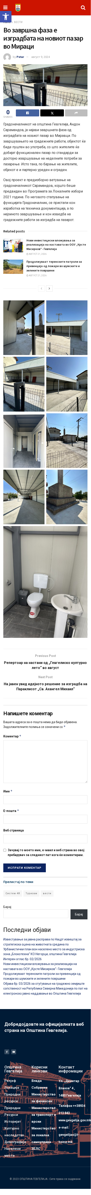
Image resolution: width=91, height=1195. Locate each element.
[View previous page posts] (41, 288)
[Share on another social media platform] (76, 112)
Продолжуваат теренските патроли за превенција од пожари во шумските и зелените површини (54, 266)
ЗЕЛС (36, 1149)
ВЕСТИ (18, 22)
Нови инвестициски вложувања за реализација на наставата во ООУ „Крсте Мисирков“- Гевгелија (56, 244)
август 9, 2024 (40, 57)
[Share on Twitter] (52, 112)
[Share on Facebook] (27, 112)
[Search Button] (83, 7)
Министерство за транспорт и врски (44, 1115)
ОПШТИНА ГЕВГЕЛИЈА (33, 1179)
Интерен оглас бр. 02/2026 (22, 959)
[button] (5, 16)
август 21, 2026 (37, 254)
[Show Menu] (5, 7)
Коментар (12, 736)
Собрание (40, 1088)
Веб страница (13, 830)
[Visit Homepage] (18, 7)
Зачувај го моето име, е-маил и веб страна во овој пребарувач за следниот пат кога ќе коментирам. (46, 852)
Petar (20, 57)
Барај (7, 907)
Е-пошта (11, 811)
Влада (37, 1081)
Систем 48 (13, 893)
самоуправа (41, 1142)
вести (47, 893)
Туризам (31, 893)
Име (8, 791)
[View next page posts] (49, 288)
